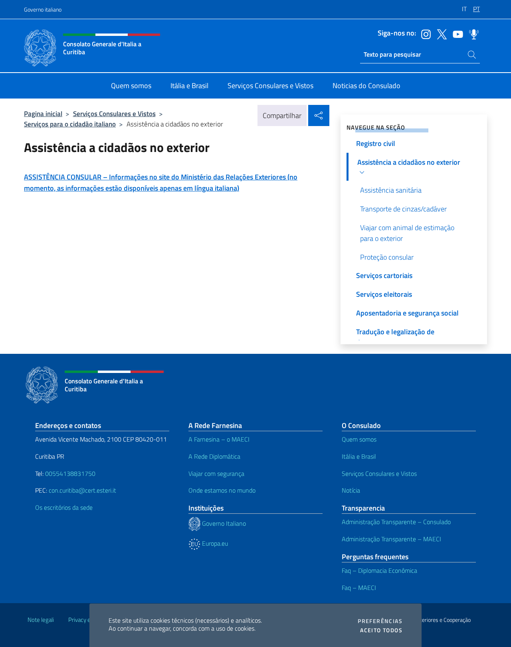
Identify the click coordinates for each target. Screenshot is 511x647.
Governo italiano (42, 9)
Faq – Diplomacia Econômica (379, 570)
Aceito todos (381, 630)
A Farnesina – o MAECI (219, 439)
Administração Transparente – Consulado (396, 522)
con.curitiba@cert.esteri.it (82, 490)
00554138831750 (70, 473)
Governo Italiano (223, 523)
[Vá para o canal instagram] (424, 33)
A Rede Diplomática (214, 456)
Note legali (41, 619)
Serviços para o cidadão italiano (70, 124)
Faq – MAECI (359, 587)
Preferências (380, 621)
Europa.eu (214, 543)
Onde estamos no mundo (222, 490)
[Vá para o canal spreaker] (472, 33)
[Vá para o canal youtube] (456, 33)
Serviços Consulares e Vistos (114, 113)
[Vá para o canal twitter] (440, 33)
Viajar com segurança (216, 473)
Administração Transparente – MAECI (391, 539)
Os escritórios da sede (64, 507)
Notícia (351, 490)
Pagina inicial (43, 113)
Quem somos (359, 439)
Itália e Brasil (359, 456)
